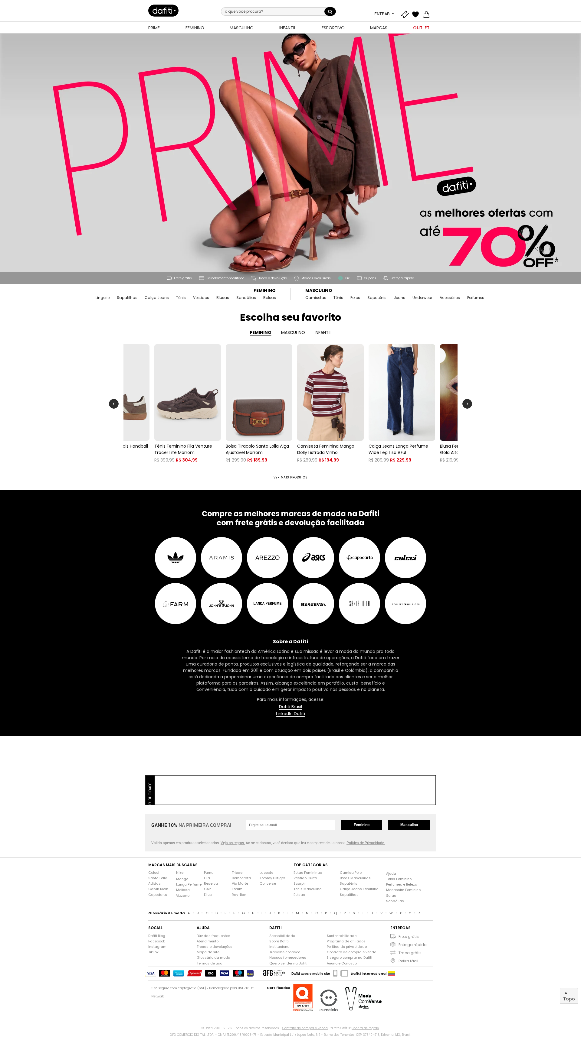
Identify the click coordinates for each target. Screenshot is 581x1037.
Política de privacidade (347, 947)
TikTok (153, 952)
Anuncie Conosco (342, 963)
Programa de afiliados (346, 941)
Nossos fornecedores (287, 957)
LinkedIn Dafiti (290, 714)
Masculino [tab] (293, 332)
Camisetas (315, 297)
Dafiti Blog (156, 936)
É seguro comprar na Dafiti (349, 957)
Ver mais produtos (291, 477)
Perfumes (475, 297)
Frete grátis (409, 936)
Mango (182, 879)
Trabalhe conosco (284, 952)
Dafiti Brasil (290, 707)
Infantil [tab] (323, 332)
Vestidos (201, 297)
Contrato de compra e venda (351, 952)
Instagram (157, 947)
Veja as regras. (233, 842)
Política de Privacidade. (365, 842)
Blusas (222, 297)
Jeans (399, 297)
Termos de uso (209, 963)
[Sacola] (428, 13)
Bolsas (269, 297)
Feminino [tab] (260, 332)
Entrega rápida (413, 944)
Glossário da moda (213, 957)
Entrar (382, 13)
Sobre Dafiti (279, 941)
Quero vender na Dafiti (288, 963)
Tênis (181, 297)
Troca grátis (410, 952)
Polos (355, 297)
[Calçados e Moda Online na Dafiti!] (163, 11)
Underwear (422, 297)
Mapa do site (208, 952)
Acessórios (450, 297)
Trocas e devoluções (214, 947)
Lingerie (103, 297)
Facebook (156, 941)
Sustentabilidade (341, 936)
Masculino (319, 290)
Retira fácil (408, 961)
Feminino (265, 290)
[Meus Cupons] (406, 13)
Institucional (279, 947)
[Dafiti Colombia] (391, 973)
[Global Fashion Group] (274, 973)
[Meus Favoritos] (417, 13)
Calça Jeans (157, 297)
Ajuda (391, 873)
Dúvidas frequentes (213, 936)
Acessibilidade (282, 936)
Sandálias (246, 297)
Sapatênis (376, 297)
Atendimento (207, 941)
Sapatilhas (127, 297)
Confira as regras (365, 1028)
